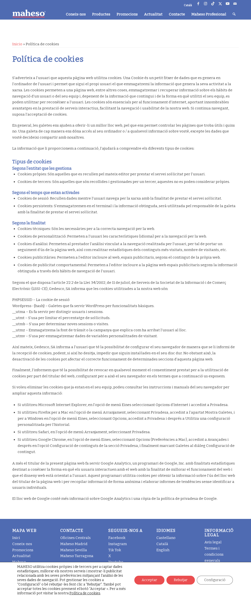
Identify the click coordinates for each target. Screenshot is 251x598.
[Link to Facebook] (198, 3)
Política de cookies (84, 593)
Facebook (117, 538)
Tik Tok (114, 550)
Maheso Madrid (74, 544)
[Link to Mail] (235, 3)
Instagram (117, 544)
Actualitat (21, 556)
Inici (16, 538)
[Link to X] (220, 3)
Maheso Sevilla (73, 550)
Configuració (215, 580)
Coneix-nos (22, 544)
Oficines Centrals (75, 538)
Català (162, 544)
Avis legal (213, 542)
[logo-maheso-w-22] (29, 13)
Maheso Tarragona (76, 556)
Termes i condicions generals (214, 554)
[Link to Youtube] (227, 3)
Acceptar (149, 580)
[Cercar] (234, 14)
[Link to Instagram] (205, 3)
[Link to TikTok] (212, 3)
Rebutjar (181, 580)
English (162, 550)
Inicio (17, 44)
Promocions (22, 550)
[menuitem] (76, 14)
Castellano (166, 538)
